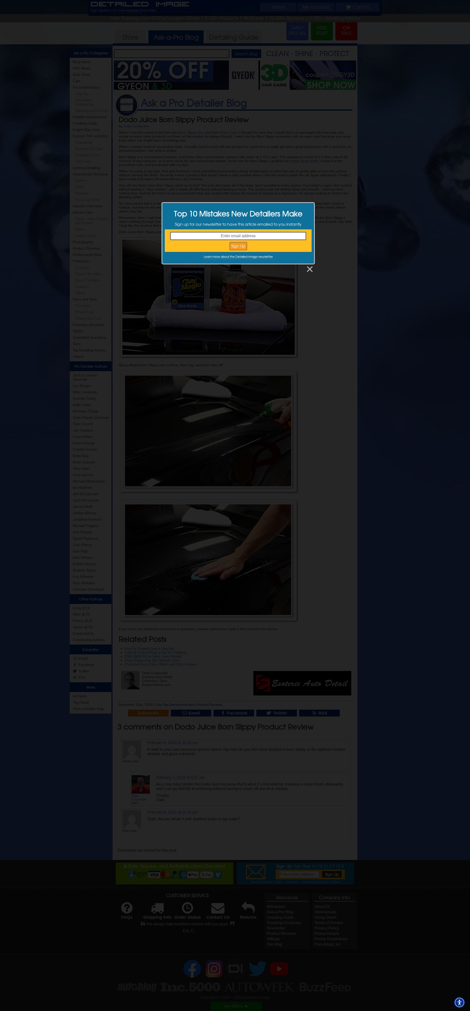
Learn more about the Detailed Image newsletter (238, 256)
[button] (459, 1002)
